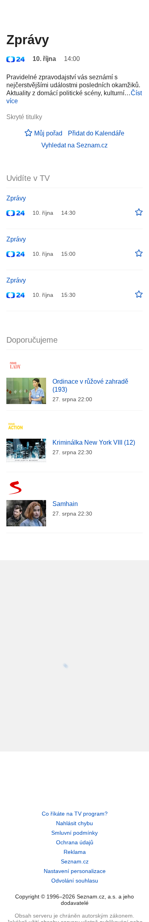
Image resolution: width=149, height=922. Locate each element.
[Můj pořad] (139, 212)
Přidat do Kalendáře (96, 133)
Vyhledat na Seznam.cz (74, 145)
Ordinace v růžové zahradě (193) (90, 385)
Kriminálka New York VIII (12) (93, 442)
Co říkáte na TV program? (75, 813)
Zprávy (16, 198)
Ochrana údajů (74, 842)
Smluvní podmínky (74, 833)
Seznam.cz (75, 861)
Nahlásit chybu (74, 823)
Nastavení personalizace (75, 871)
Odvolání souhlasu (74, 880)
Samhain (65, 503)
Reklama (75, 852)
